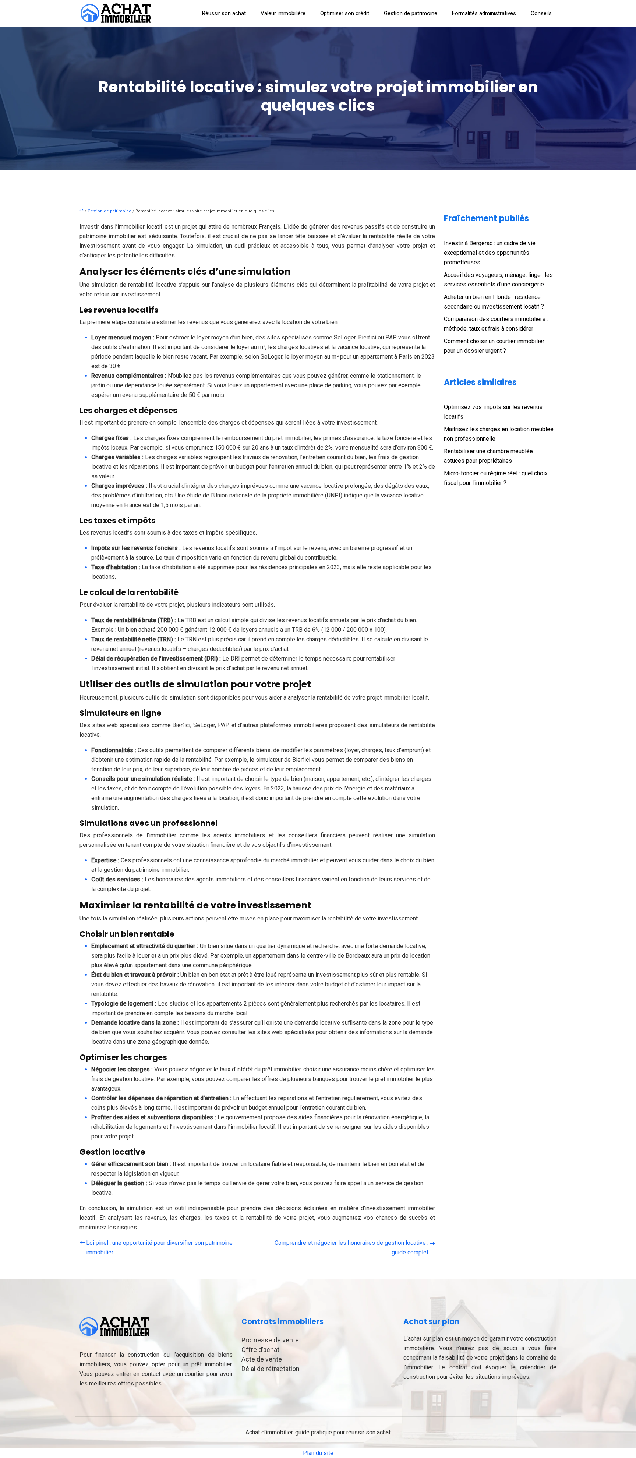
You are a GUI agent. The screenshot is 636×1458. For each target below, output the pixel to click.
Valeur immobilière (283, 13)
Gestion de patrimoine (410, 13)
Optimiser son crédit (344, 13)
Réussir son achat (224, 13)
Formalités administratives (484, 13)
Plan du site (318, 1453)
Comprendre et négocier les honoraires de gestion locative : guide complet (351, 1247)
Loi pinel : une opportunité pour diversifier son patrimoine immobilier (159, 1247)
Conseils (541, 13)
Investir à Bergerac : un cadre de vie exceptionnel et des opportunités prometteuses (490, 253)
